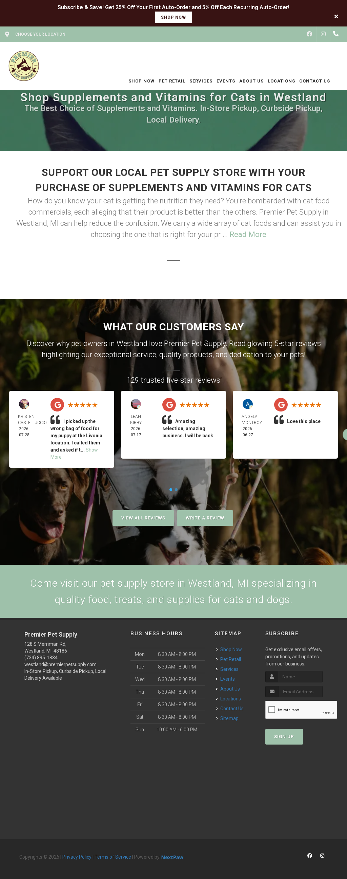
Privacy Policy (76, 857)
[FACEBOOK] (309, 34)
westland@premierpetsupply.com (60, 664)
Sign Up (284, 736)
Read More (247, 234)
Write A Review (205, 517)
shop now (173, 17)
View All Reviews (143, 517)
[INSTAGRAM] (323, 34)
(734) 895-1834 (41, 657)
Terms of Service (113, 857)
